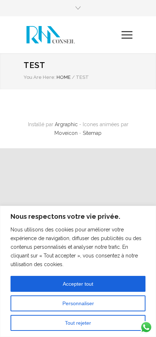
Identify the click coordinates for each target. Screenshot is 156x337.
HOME (64, 77)
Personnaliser (78, 303)
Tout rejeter (78, 323)
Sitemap (92, 133)
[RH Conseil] (73, 35)
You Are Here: (40, 77)
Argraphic (66, 124)
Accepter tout (78, 284)
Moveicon (66, 133)
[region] (78, 271)
